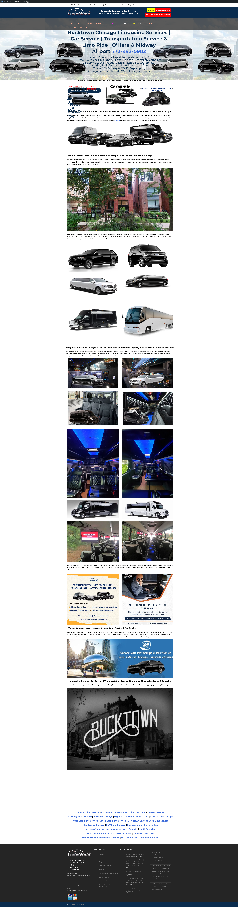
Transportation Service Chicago (161, 863)
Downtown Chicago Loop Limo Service (148, 821)
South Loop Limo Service (113, 821)
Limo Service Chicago (158, 855)
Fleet (79, 23)
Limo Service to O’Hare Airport (160, 868)
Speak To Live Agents (163, 10)
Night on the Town (124, 816)
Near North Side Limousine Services (100, 837)
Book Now (150, 10)
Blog (100, 862)
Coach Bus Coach (157, 889)
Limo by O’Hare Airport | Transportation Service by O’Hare (135, 889)
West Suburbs (130, 829)
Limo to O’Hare (138, 812)
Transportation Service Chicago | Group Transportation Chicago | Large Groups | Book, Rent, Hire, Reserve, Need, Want (135, 863)
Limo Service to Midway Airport (161, 871)
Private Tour (142, 816)
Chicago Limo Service (88, 812)
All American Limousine (77, 904)
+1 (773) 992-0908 (74, 867)
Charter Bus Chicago (104, 881)
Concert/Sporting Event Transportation (106, 886)
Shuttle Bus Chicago (157, 881)
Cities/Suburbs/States (105, 866)
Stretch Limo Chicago (161, 816)
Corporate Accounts (79, 27)
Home (71, 23)
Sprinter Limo (134, 825)
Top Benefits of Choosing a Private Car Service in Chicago (134, 872)
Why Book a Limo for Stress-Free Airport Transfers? (135, 855)
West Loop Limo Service (85, 821)
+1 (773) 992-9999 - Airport (77, 865)
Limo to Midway (155, 812)
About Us (101, 854)
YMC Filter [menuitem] (9, 1)
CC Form (149, 23)
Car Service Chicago (94, 825)
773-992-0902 (129, 51)
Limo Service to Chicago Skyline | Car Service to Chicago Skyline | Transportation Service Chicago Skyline (135, 881)
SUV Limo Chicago (116, 825)
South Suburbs (147, 829)
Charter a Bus (151, 825)
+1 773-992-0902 (74, 5)
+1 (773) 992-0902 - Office (77, 863)
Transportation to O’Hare (106, 877)
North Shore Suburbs (98, 833)
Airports (99, 23)
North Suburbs (113, 829)
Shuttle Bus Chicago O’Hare (159, 884)
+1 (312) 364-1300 (74, 869)
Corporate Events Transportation (108, 873)
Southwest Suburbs (143, 833)
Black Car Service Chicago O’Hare (161, 866)
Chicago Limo (156, 852)
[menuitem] (1, 1)
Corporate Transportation (114, 812)
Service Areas (123, 23)
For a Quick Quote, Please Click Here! (158, 15)
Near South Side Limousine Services (140, 837)
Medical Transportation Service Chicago (161, 877)
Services (89, 23)
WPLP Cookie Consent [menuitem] (20, 1)
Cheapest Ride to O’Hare (159, 886)
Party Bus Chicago (102, 816)
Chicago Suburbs (95, 829)
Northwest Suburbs (121, 833)
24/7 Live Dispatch (128, 5)
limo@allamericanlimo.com (109, 5)
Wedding (117, 120)
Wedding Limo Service (80, 816)
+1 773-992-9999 (90, 5)
